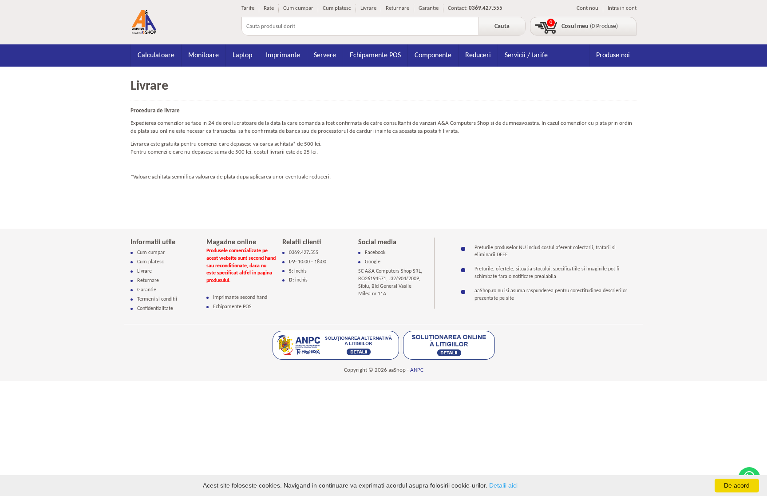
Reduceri (478, 55)
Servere (325, 55)
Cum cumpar (298, 8)
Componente (433, 55)
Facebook (375, 252)
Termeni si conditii (157, 299)
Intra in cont (622, 8)
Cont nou (587, 8)
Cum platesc (337, 8)
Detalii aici (503, 485)
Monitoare (203, 55)
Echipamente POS (375, 55)
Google (372, 262)
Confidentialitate (155, 308)
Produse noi (613, 55)
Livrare (368, 8)
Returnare (397, 8)
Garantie (429, 8)
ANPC (416, 370)
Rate (269, 8)
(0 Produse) (589, 26)
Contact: (457, 8)
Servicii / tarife (526, 55)
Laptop (242, 55)
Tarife (247, 8)
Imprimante (283, 55)
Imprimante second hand (240, 297)
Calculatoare (156, 55)
